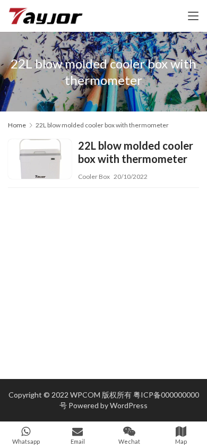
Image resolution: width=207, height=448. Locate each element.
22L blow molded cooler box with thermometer (135, 152)
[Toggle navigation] (193, 15)
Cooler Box (94, 176)
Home (17, 125)
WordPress (129, 405)
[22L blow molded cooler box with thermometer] (40, 160)
